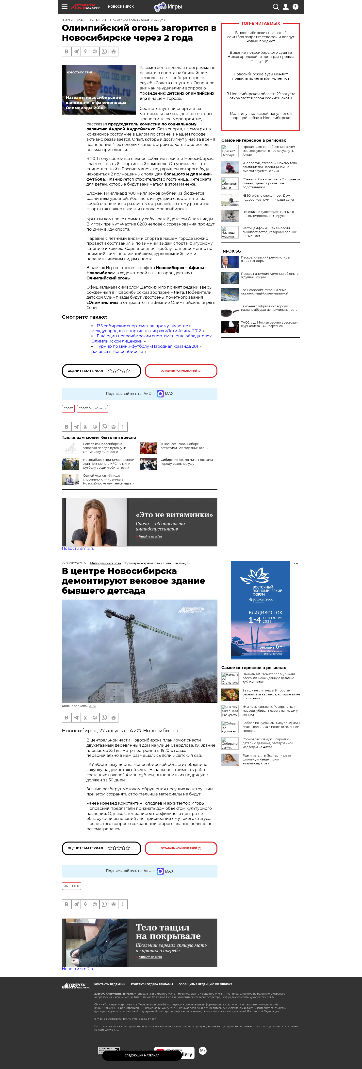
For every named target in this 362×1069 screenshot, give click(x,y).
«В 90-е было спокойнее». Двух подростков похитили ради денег (269, 197)
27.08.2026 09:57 (74, 563)
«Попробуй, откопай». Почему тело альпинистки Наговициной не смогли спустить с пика (270, 167)
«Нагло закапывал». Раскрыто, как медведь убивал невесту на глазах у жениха (270, 710)
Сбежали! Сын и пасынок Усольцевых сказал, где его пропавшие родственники (271, 183)
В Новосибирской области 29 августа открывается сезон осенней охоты (261, 96)
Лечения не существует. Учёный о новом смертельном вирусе (268, 214)
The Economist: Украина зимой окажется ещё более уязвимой (264, 291)
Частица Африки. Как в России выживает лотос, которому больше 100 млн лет (270, 232)
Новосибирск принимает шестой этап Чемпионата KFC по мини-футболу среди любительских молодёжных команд (108, 465)
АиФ (92, 706)
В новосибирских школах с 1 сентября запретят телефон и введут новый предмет (261, 37)
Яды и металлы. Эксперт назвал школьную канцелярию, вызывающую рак (267, 759)
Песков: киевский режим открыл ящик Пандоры (266, 259)
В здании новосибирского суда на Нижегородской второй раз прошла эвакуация (261, 57)
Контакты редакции (109, 984)
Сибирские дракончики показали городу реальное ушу (187, 462)
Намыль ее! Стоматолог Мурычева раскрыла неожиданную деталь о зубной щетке (269, 678)
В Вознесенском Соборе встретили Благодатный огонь (184, 446)
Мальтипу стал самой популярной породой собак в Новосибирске (261, 116)
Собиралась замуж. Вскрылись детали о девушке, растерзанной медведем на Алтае (268, 743)
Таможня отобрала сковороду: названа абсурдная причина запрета (269, 308)
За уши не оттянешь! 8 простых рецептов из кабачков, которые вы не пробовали (271, 694)
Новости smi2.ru (78, 548)
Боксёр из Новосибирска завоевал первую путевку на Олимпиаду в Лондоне (105, 448)
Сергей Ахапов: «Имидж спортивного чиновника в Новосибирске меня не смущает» (108, 479)
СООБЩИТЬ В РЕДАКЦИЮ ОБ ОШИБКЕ (205, 984)
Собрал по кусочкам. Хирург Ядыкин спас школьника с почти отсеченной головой (271, 727)
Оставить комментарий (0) (181, 370)
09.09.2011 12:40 (73, 20)
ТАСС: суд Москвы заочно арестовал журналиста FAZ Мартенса (269, 324)
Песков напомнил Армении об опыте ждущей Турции (269, 275)
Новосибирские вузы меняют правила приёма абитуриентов (261, 76)
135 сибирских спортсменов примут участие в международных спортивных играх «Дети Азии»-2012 (146, 328)
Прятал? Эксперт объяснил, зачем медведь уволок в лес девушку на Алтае (269, 150)
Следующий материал (142, 1055)
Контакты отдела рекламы (152, 984)
